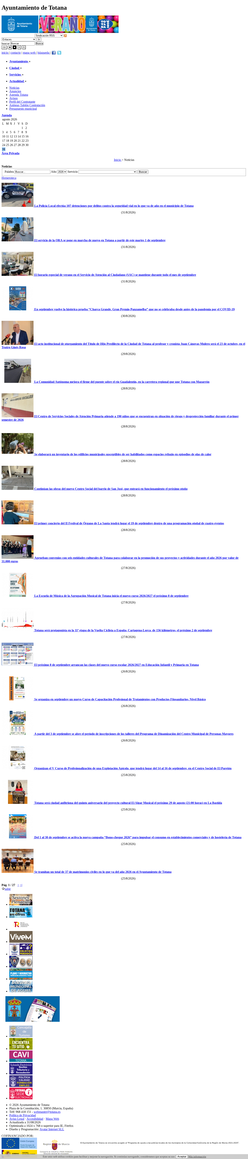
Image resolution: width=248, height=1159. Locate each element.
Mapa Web (52, 1118)
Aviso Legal (16, 1118)
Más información (197, 1156)
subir (8, 889)
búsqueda (44, 52)
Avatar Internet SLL (52, 1129)
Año (54, 171)
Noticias (14, 87)
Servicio (73, 171)
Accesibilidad (35, 1118)
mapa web (29, 52)
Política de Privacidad (22, 1115)
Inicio (118, 159)
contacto (15, 52)
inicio (5, 52)
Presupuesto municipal (23, 108)
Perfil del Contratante (22, 101)
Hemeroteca (9, 178)
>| (21, 885)
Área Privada (10, 153)
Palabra (10, 171)
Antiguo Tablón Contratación (27, 105)
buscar (5, 43)
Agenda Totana (18, 94)
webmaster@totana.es (47, 1111)
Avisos (13, 98)
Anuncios (15, 91)
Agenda (7, 115)
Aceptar (181, 1156)
